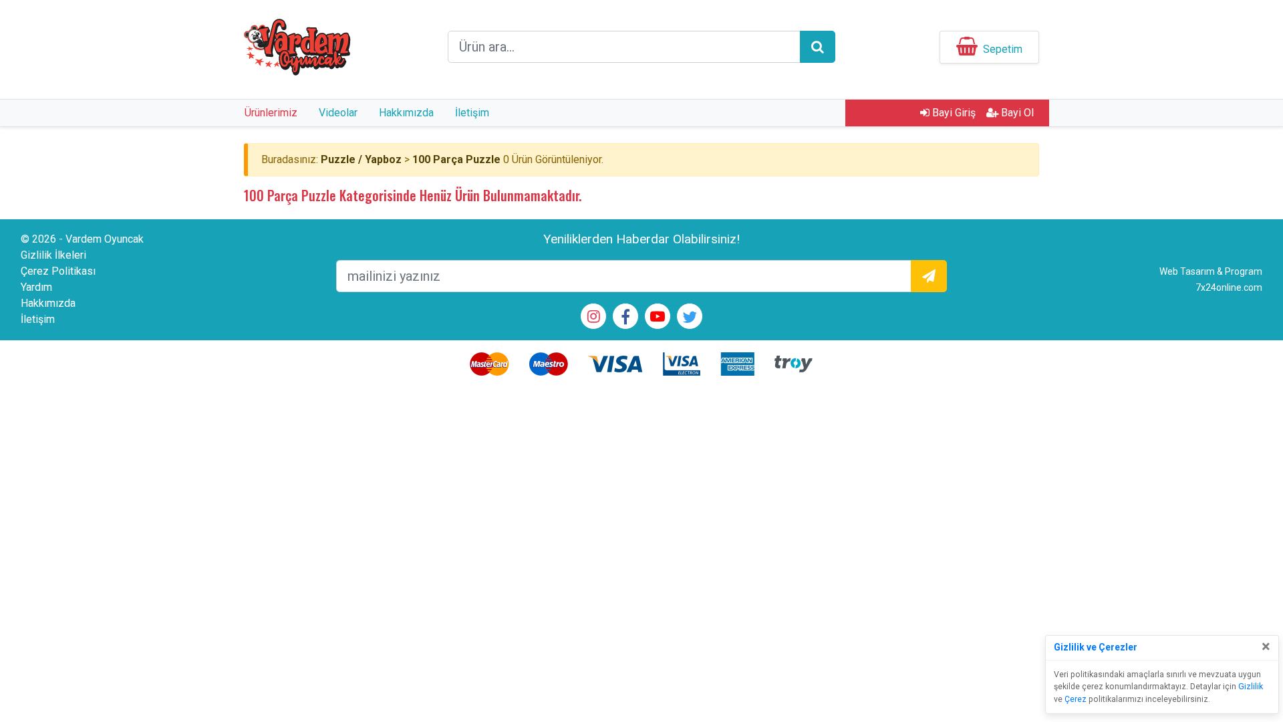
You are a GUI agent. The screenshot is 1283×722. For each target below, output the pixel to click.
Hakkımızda (406, 112)
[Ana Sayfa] (297, 45)
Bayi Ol (1016, 112)
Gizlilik (1250, 686)
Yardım (36, 287)
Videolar (338, 112)
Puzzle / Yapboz (361, 159)
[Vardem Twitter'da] (689, 319)
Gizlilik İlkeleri (53, 255)
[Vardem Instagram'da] (593, 318)
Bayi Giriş (953, 112)
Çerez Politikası (58, 271)
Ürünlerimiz (271, 112)
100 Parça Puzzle (456, 159)
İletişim (472, 112)
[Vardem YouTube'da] (657, 318)
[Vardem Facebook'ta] (625, 319)
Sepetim (1002, 49)
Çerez (1075, 699)
